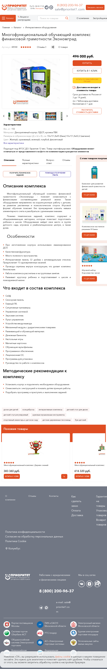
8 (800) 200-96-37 (70, 5)
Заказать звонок (95, 7)
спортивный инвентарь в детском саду (21, 420)
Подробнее (89, 195)
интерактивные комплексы (50, 409)
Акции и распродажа (24, 18)
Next (67, 116)
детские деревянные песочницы (56, 420)
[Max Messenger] (51, 7)
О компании (83, 18)
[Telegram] (47, 7)
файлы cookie (62, 656)
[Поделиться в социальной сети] (53, 47)
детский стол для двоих (77, 409)
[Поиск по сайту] (66, 18)
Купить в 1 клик (87, 70)
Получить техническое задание (20, 174)
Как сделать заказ (76, 501)
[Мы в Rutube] (97, 584)
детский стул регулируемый (16, 415)
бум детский (80, 420)
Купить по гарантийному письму (87, 80)
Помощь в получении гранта (55, 174)
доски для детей (11, 409)
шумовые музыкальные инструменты (48, 415)
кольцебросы (28, 409)
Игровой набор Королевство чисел (91, 271)
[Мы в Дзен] (89, 584)
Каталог (10, 18)
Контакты (53, 496)
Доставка (77, 515)
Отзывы (32, 496)
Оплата (76, 510)
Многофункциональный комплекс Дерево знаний (26, 465)
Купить (87, 63)
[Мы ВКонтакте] (81, 584)
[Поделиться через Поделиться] (53, 47)
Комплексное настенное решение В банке (93, 227)
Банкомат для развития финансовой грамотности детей (93, 186)
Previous (4, 116)
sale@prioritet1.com (70, 9)
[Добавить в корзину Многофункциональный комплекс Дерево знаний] (64, 476)
